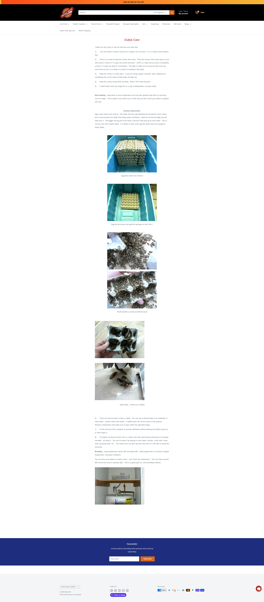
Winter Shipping (84, 31)
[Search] (171, 12)
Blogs (187, 24)
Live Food (63, 24)
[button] (259, 589)
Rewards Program (113, 24)
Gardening (155, 24)
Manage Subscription (131, 24)
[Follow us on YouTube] (123, 590)
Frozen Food (95, 24)
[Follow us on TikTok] (127, 590)
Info (143, 24)
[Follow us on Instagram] (119, 590)
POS (61, 594)
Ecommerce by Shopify (73, 594)
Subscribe (148, 559)
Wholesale (166, 24)
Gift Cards (177, 24)
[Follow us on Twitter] (115, 590)
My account (183, 14)
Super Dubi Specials (67, 31)
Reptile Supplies (79, 24)
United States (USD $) (68, 587)
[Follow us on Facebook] (111, 590)
